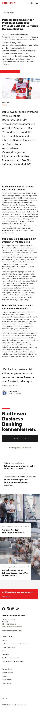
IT (10, 699)
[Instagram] (8, 608)
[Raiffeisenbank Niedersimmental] (9, 3)
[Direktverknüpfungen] (28, 3)
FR (7, 699)
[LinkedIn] (12, 608)
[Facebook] (3, 608)
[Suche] (32, 3)
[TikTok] (17, 608)
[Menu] (36, 3)
